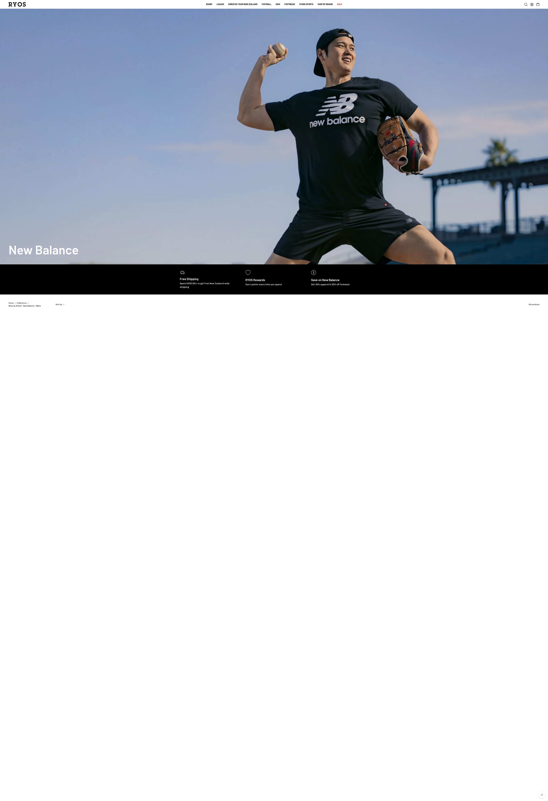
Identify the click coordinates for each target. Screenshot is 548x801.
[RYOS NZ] (17, 4)
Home (11, 303)
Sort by (59, 304)
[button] (267, 4)
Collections (22, 303)
